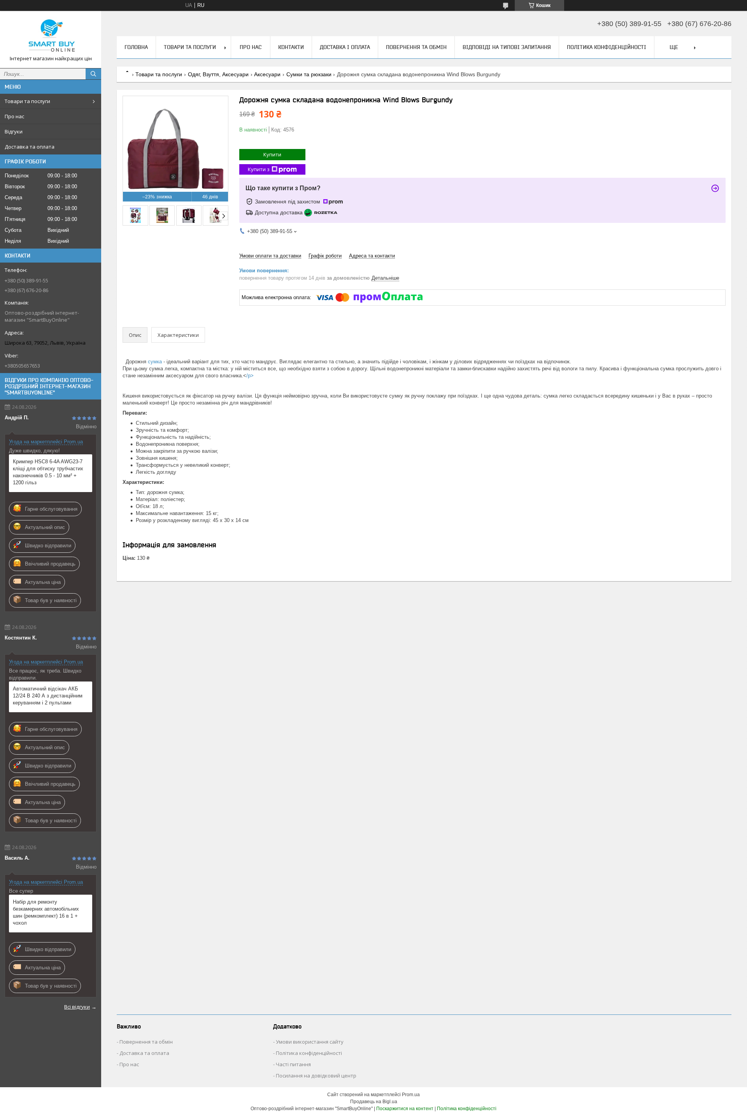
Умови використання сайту (310, 1041)
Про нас (14, 116)
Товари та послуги (27, 101)
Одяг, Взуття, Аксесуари (218, 74)
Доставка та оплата (29, 146)
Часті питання (293, 1064)
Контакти (291, 47)
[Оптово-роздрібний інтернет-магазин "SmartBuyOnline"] (50, 36)
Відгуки (14, 131)
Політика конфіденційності (606, 47)
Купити (272, 154)
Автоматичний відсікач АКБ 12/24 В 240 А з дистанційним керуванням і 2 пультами (47, 696)
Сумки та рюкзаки (308, 74)
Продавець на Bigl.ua (373, 1101)
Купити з (259, 169)
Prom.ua (411, 1094)
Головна (136, 47)
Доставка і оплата (345, 47)
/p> (250, 375)
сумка (155, 361)
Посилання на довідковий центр (316, 1075)
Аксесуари (267, 74)
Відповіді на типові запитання (507, 47)
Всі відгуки (77, 1006)
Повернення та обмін (416, 47)
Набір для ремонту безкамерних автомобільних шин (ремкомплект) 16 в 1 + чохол (46, 912)
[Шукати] (93, 74)
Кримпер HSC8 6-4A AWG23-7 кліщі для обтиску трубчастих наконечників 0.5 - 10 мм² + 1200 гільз (48, 472)
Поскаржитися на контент (404, 1108)
